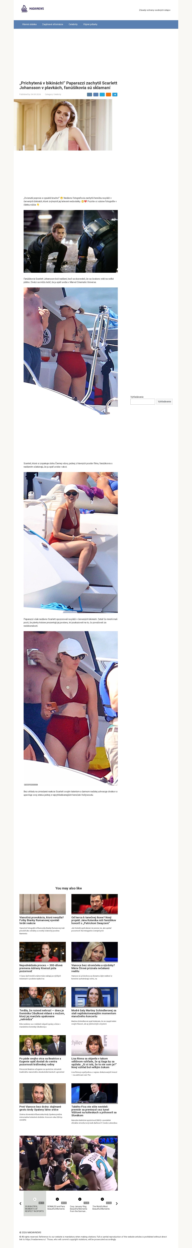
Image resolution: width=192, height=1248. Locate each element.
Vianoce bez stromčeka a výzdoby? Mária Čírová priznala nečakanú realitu (93, 968)
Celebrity (73, 24)
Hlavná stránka (29, 24)
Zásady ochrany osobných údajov (154, 10)
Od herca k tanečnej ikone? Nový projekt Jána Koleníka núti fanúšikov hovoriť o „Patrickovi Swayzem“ (93, 920)
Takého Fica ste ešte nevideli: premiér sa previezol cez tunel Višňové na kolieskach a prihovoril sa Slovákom (94, 1111)
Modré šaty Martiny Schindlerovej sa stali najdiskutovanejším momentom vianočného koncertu (93, 1013)
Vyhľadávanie (137, 397)
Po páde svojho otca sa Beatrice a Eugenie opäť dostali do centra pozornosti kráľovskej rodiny (40, 1061)
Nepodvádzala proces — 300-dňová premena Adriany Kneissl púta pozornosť (40, 968)
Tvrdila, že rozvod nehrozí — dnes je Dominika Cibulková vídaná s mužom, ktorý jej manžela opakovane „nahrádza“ (42, 1015)
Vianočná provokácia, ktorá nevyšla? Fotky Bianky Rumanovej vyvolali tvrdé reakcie (41, 920)
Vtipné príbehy (90, 24)
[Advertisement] (96, 52)
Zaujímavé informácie (52, 24)
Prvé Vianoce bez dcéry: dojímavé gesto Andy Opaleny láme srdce (40, 1108)
